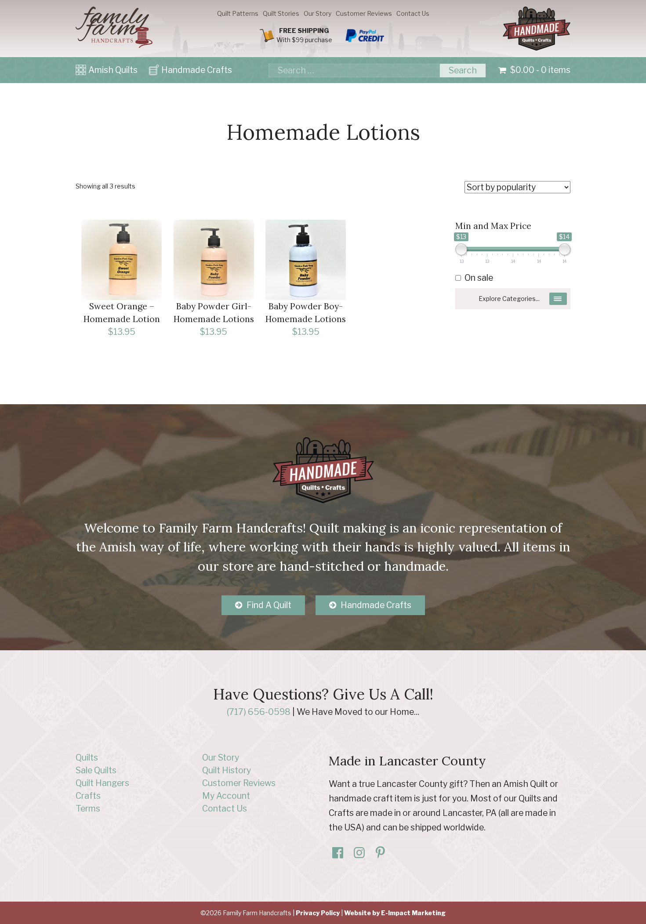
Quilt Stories (281, 13)
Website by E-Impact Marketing (395, 913)
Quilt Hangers (102, 783)
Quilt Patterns (237, 13)
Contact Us (412, 13)
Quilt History (226, 770)
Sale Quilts (96, 770)
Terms (88, 808)
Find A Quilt (269, 605)
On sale (479, 277)
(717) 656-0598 (258, 712)
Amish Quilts (113, 70)
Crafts (88, 795)
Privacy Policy (318, 913)
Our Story (317, 13)
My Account (226, 795)
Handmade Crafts (196, 70)
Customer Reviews (364, 13)
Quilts (87, 757)
